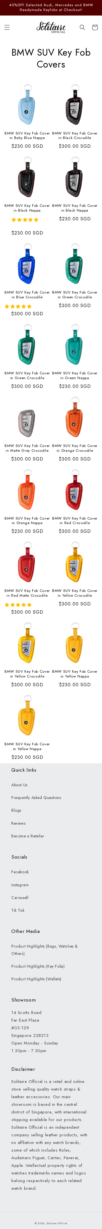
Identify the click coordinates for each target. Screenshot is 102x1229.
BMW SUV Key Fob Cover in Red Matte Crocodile (27, 593)
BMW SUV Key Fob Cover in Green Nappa (74, 376)
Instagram (20, 885)
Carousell (19, 897)
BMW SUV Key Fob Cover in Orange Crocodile (74, 448)
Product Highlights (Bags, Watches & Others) (44, 949)
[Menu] (7, 27)
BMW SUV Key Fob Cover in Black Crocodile (74, 136)
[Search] (82, 27)
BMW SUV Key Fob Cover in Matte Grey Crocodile (27, 448)
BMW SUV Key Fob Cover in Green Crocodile (74, 295)
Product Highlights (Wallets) (36, 979)
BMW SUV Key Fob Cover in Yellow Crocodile (74, 593)
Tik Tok (17, 910)
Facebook (20, 872)
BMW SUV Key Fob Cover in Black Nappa (27, 208)
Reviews (18, 823)
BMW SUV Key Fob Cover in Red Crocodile (74, 521)
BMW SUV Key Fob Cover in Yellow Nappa (74, 674)
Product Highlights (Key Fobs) (38, 966)
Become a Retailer (27, 836)
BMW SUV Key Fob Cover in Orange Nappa (27, 521)
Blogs (16, 810)
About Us (19, 785)
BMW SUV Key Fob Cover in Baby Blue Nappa (27, 136)
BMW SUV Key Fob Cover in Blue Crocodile (27, 295)
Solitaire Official (57, 1223)
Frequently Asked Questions (36, 797)
